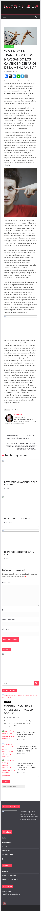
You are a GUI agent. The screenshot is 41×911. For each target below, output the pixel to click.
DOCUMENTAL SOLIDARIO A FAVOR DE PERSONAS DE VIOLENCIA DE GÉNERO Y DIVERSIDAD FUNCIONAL (21, 446)
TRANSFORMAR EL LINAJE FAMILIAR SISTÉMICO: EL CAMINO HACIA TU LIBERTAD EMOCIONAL (26, 766)
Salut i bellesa (9, 46)
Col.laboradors (7, 842)
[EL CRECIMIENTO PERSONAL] (20, 497)
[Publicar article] (7, 855)
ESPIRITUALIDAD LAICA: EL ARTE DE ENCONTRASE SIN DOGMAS (19, 709)
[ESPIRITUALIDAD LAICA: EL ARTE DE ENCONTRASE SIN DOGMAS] (20, 696)
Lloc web (5, 629)
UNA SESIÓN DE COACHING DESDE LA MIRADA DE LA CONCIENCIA (26, 734)
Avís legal (5, 871)
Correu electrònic (8, 620)
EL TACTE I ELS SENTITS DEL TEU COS (19, 553)
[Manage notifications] (4, 903)
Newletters (6, 850)
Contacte (5, 846)
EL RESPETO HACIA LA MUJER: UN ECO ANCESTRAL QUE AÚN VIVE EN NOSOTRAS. (27, 749)
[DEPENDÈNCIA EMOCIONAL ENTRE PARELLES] (20, 461)
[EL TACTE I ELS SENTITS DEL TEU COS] (20, 531)
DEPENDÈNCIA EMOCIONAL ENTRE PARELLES (20, 483)
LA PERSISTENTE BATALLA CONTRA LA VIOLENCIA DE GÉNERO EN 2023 (19, 436)
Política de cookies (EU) (10, 880)
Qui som (5, 838)
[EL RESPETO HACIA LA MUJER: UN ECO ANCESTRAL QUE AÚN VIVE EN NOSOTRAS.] (8, 750)
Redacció (17, 72)
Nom (4, 610)
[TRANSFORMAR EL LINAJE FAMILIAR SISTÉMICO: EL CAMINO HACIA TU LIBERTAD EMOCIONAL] (8, 767)
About (7, 410)
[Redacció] (9, 416)
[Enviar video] (6, 859)
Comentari (6, 583)
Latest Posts (14, 410)
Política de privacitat (9, 875)
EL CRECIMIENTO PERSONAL (17, 518)
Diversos (7, 702)
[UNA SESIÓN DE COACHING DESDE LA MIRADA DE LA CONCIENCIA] (8, 736)
